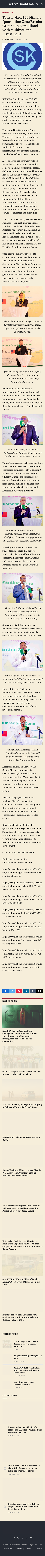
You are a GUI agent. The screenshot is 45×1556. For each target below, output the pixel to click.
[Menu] (4, 4)
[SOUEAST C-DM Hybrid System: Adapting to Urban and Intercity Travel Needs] (22, 1090)
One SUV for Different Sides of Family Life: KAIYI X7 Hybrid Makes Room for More (21, 1282)
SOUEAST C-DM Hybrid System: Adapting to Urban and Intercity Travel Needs (22, 1105)
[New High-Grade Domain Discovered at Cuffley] (22, 1123)
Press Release (7, 12)
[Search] (37, 4)
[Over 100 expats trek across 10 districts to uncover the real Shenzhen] (22, 1057)
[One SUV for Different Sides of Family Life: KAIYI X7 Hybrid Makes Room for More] (22, 1265)
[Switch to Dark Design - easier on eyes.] (41, 4)
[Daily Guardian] (21, 4)
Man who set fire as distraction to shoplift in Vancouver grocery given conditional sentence (24, 1468)
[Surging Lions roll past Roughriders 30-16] (7, 1358)
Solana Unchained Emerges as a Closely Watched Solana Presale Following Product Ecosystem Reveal (21, 1173)
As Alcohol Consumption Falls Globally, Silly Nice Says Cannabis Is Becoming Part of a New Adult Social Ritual (21, 1208)
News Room (9, 39)
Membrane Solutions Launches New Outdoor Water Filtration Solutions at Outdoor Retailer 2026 (20, 1317)
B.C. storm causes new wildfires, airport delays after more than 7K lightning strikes (24, 1506)
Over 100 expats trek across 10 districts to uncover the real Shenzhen (21, 1072)
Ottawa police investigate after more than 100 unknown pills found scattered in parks (25, 1430)
